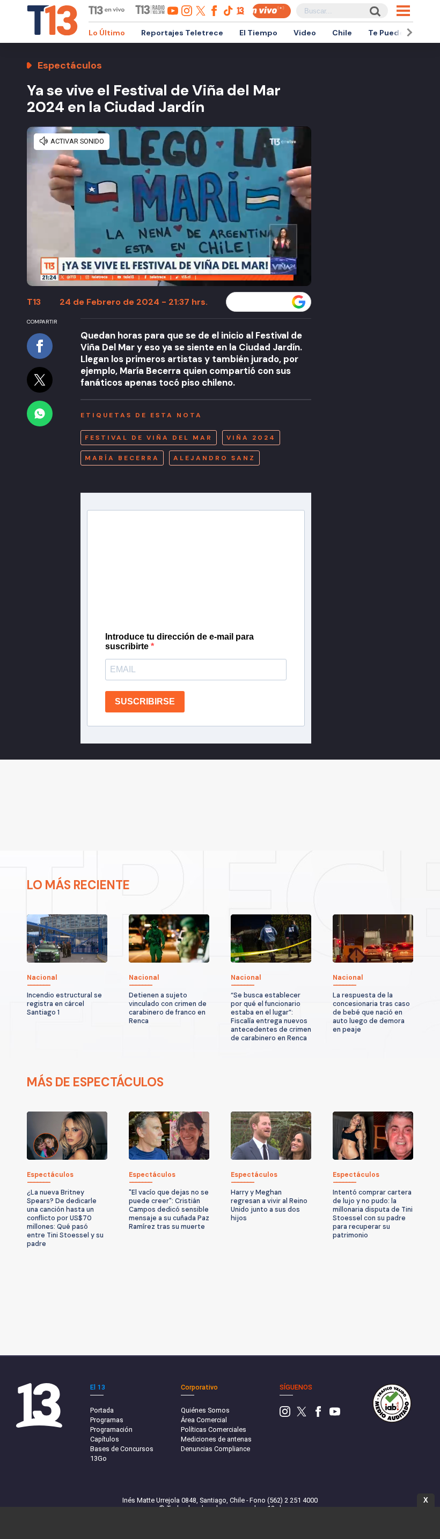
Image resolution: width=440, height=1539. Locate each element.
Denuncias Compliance (215, 1449)
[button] (407, 32)
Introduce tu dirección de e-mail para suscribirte (179, 641)
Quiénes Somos (205, 1410)
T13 (34, 301)
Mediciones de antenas (216, 1439)
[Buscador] (374, 11)
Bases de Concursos (121, 1449)
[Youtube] (334, 1414)
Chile (342, 32)
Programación (111, 1429)
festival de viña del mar (148, 437)
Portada (102, 1410)
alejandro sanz (214, 458)
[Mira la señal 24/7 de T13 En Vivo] (271, 11)
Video (305, 32)
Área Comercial (204, 1420)
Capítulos (104, 1439)
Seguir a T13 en (260, 302)
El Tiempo (258, 32)
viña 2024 (251, 437)
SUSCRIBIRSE (145, 701)
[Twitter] (301, 1414)
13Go (98, 1458)
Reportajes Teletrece (182, 32)
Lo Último (107, 32)
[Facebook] (318, 1414)
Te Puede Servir (398, 32)
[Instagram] (285, 1414)
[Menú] (403, 11)
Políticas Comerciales (213, 1429)
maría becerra (122, 458)
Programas (106, 1420)
